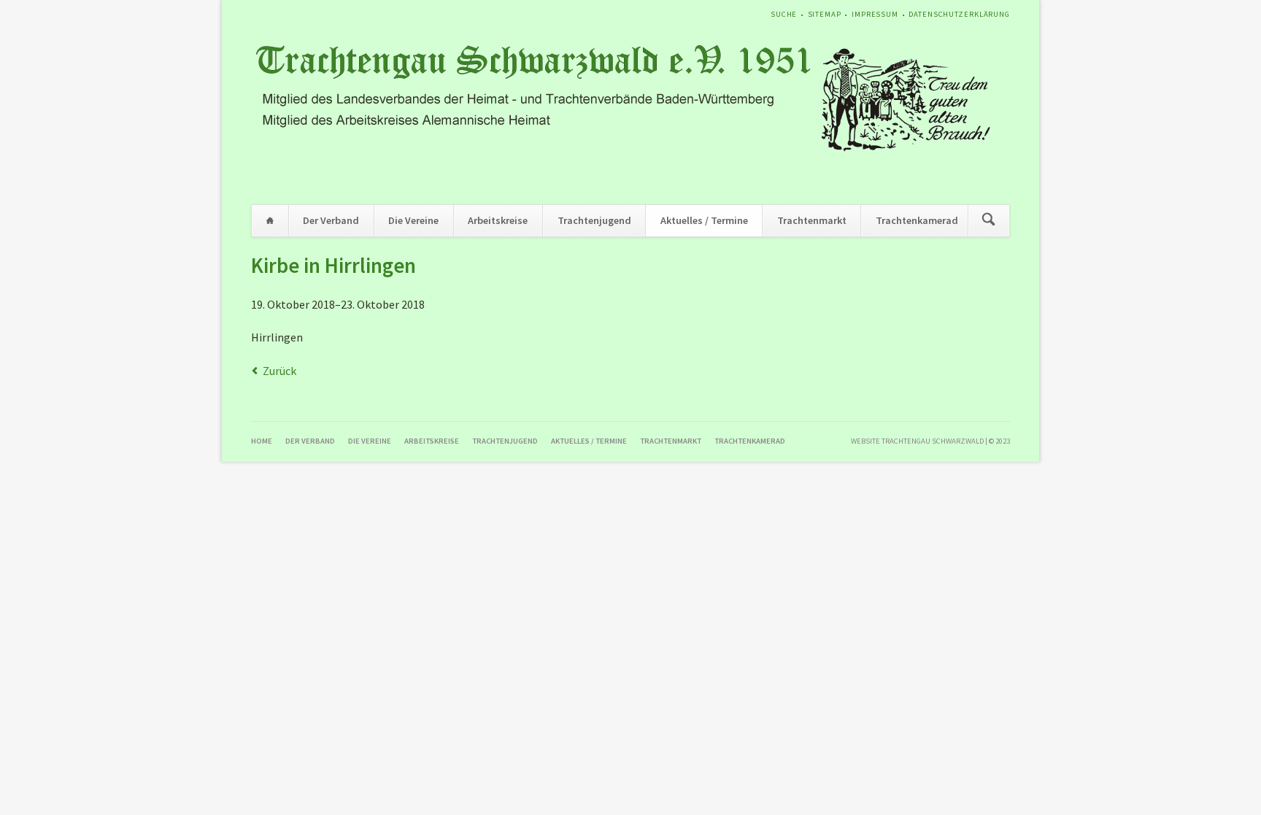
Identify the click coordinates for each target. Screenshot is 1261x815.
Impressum (875, 14)
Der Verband (331, 220)
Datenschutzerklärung (959, 14)
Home (270, 220)
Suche (784, 14)
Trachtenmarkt (812, 220)
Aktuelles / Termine (704, 220)
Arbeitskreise (498, 220)
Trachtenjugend (594, 220)
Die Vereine (413, 220)
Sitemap (824, 14)
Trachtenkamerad (917, 220)
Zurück (279, 370)
